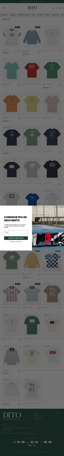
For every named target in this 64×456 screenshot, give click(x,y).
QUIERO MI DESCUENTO (16, 238)
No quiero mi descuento (16, 241)
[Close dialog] (63, 207)
